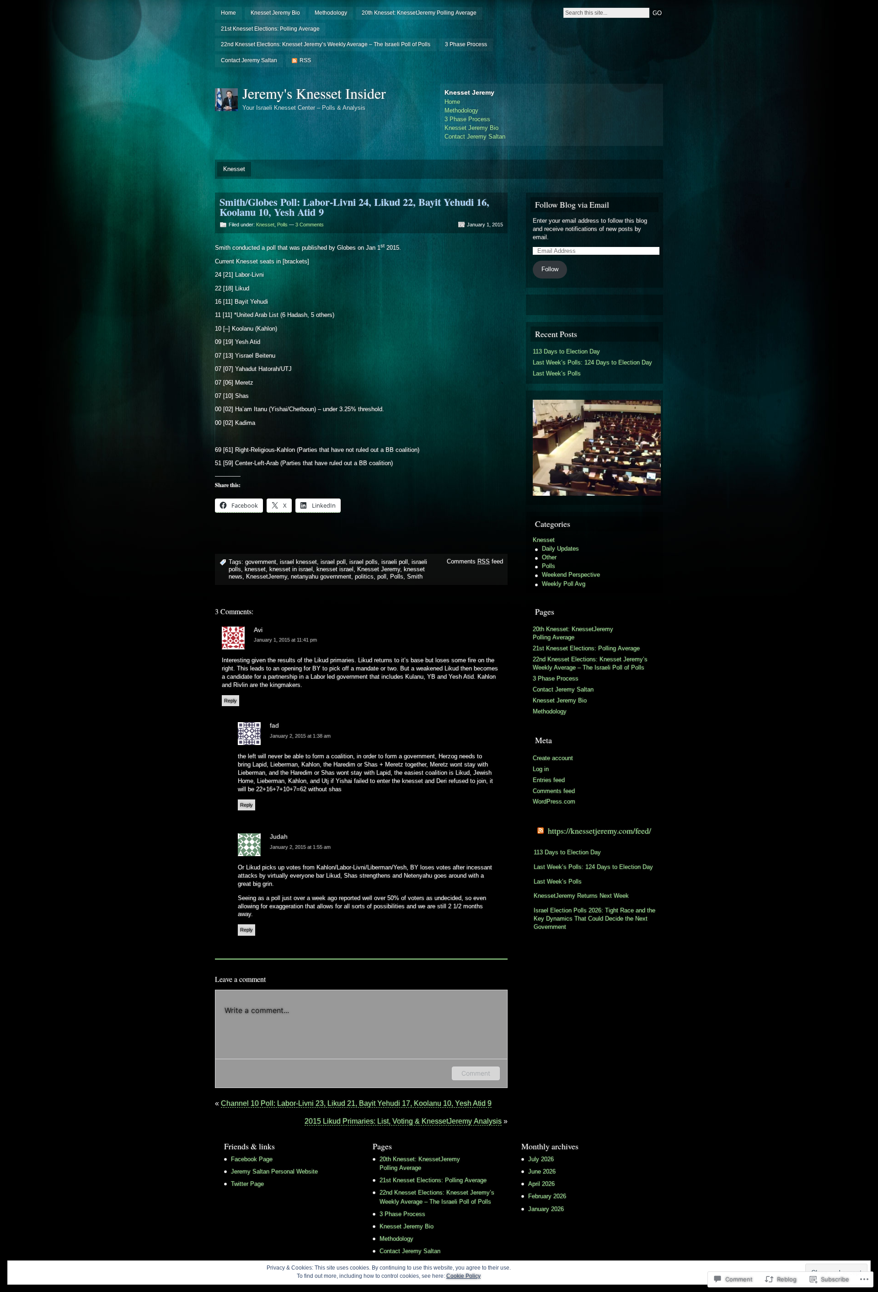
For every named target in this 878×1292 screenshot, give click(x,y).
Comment (475, 1073)
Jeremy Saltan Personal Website (274, 1171)
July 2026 (541, 1159)
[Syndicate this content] (540, 830)
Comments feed (475, 561)
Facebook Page (252, 1159)
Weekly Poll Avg (563, 583)
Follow (549, 269)
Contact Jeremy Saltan (249, 60)
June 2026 (542, 1171)
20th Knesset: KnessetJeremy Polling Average (419, 13)
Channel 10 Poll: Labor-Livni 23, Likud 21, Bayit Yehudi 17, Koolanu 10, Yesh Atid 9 (356, 1103)
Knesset (234, 169)
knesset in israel (291, 569)
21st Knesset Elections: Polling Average (270, 29)
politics (364, 576)
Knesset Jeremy (378, 569)
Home (228, 13)
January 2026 (546, 1209)
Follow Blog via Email (572, 204)
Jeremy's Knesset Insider (314, 93)
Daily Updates (560, 548)
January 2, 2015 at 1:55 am (300, 847)
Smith (415, 576)
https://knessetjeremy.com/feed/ (599, 830)
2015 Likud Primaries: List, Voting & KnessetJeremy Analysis (403, 1121)
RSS (305, 60)
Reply (230, 700)
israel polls (363, 561)
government (260, 561)
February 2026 (547, 1196)
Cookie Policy (463, 1276)
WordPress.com (554, 801)
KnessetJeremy (266, 576)
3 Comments (309, 224)
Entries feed (549, 780)
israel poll (333, 561)
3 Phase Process (466, 44)
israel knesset (298, 561)
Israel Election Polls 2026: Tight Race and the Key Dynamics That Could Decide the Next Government (594, 918)
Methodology (331, 13)
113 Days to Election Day (566, 351)
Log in (541, 769)
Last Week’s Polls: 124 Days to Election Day (592, 362)
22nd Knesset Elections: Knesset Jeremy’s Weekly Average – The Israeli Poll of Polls (325, 44)
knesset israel (334, 569)
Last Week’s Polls (557, 373)
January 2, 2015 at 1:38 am (300, 736)
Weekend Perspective (571, 574)
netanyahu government (321, 576)
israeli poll (394, 561)
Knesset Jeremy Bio (275, 13)
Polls (282, 224)
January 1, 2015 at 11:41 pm (285, 640)
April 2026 (541, 1183)
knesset (255, 569)
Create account (553, 758)
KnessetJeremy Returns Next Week (581, 895)
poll (381, 576)
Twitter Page (247, 1183)
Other (549, 557)
